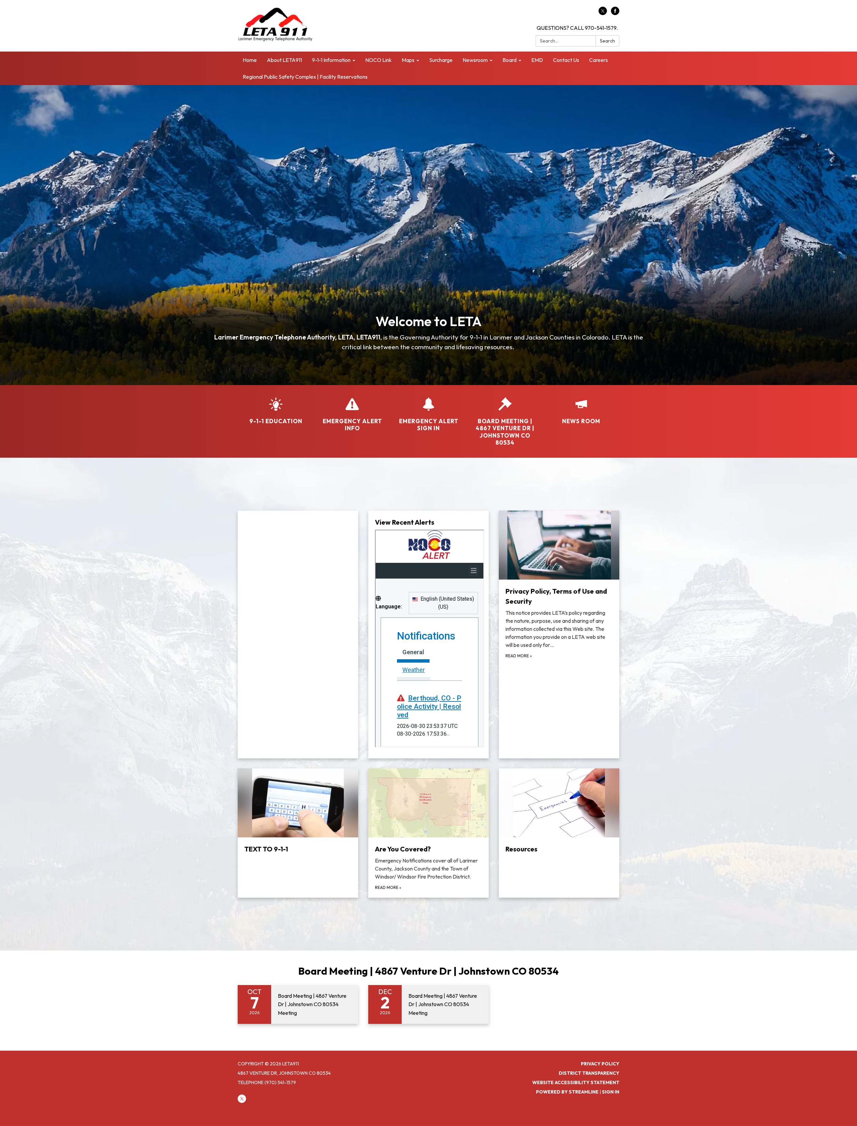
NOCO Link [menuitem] (378, 60)
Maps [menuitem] (408, 60)
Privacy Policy (600, 1064)
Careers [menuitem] (598, 60)
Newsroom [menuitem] (475, 60)
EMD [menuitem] (537, 60)
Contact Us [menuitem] (566, 60)
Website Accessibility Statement (575, 1082)
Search (607, 41)
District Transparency (589, 1073)
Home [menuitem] (250, 60)
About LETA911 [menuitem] (284, 60)
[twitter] (603, 13)
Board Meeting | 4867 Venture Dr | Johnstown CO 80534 (428, 971)
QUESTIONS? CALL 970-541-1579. (577, 27)
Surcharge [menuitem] (441, 60)
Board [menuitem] (509, 60)
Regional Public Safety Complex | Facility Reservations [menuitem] (305, 76)
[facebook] (615, 13)
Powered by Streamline (567, 1092)
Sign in (610, 1092)
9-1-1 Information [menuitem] (331, 60)
